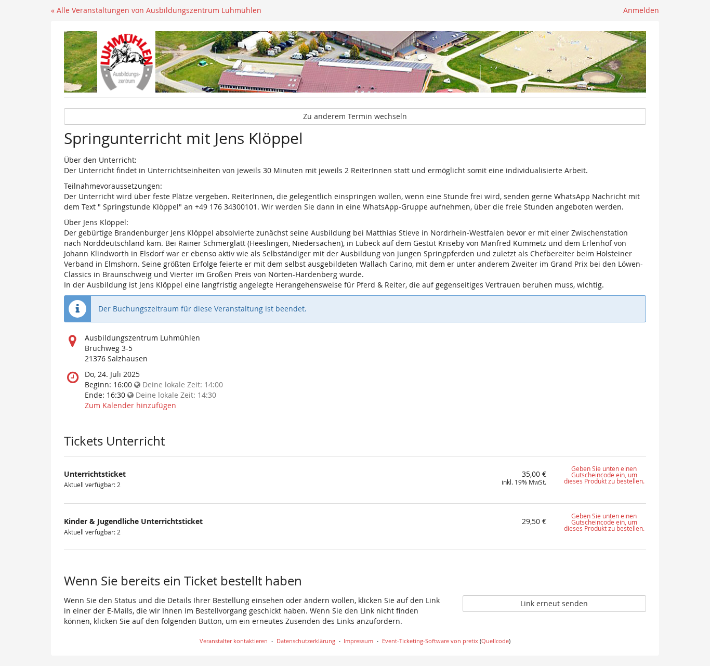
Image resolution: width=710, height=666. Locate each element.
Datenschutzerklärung (306, 641)
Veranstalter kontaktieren (234, 641)
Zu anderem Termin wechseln (355, 116)
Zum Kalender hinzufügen (130, 405)
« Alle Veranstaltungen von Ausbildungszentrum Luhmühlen (156, 10)
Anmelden (641, 10)
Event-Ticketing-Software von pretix (430, 641)
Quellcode (495, 641)
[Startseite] (355, 62)
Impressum (358, 641)
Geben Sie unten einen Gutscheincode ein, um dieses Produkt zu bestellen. (604, 475)
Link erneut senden (554, 603)
